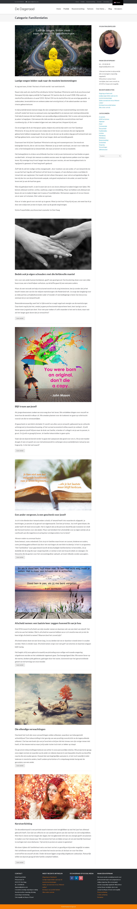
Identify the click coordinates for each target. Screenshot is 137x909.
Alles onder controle (104, 107)
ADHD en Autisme (104, 119)
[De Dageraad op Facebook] (72, 878)
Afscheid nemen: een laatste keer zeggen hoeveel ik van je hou (48, 623)
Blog (110, 9)
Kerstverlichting (23, 823)
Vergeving (101, 145)
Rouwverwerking (90, 1)
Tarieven (99, 1)
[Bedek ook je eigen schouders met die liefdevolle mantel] (53, 244)
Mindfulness (102, 138)
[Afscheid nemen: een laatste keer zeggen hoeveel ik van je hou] (53, 592)
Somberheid (102, 142)
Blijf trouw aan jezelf (26, 406)
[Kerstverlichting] (53, 796)
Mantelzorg (102, 135)
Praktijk (82, 1)
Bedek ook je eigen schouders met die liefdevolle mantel (45, 274)
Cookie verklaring (102, 894)
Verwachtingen (103, 147)
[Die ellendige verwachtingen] (53, 699)
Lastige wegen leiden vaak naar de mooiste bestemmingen (46, 80)
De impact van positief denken (107, 105)
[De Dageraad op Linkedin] (76, 878)
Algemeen (101, 121)
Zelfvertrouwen (103, 149)
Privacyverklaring (102, 892)
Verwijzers (118, 9)
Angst (100, 124)
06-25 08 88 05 (20, 1)
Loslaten (101, 133)
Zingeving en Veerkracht (105, 93)
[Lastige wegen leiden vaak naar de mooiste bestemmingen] (53, 50)
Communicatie (103, 126)
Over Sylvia (106, 1)
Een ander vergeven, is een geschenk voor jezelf (40, 514)
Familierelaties (103, 131)
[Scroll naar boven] (132, 904)
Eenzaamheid (102, 128)
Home (77, 1)
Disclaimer (100, 897)
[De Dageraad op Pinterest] (81, 878)
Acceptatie (102, 117)
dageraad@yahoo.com (33, 1)
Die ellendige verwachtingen (30, 729)
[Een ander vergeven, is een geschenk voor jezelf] (53, 484)
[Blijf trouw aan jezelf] (53, 364)
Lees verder (19, 318)
